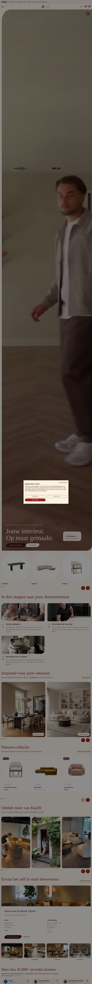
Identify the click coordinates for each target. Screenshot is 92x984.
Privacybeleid (63, 482)
